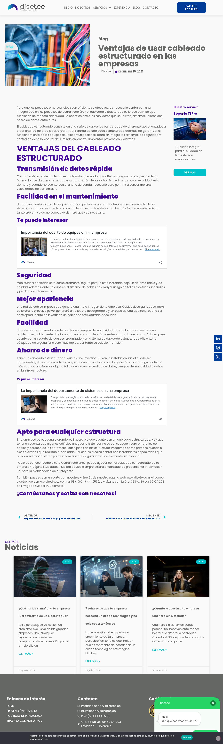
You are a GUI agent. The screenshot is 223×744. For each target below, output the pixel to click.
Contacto (151, 8)
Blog (136, 8)
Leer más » (25, 653)
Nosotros (83, 8)
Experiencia (122, 8)
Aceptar (187, 737)
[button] (213, 703)
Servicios (100, 8)
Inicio (68, 8)
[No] (218, 738)
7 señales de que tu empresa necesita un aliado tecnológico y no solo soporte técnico (111, 616)
